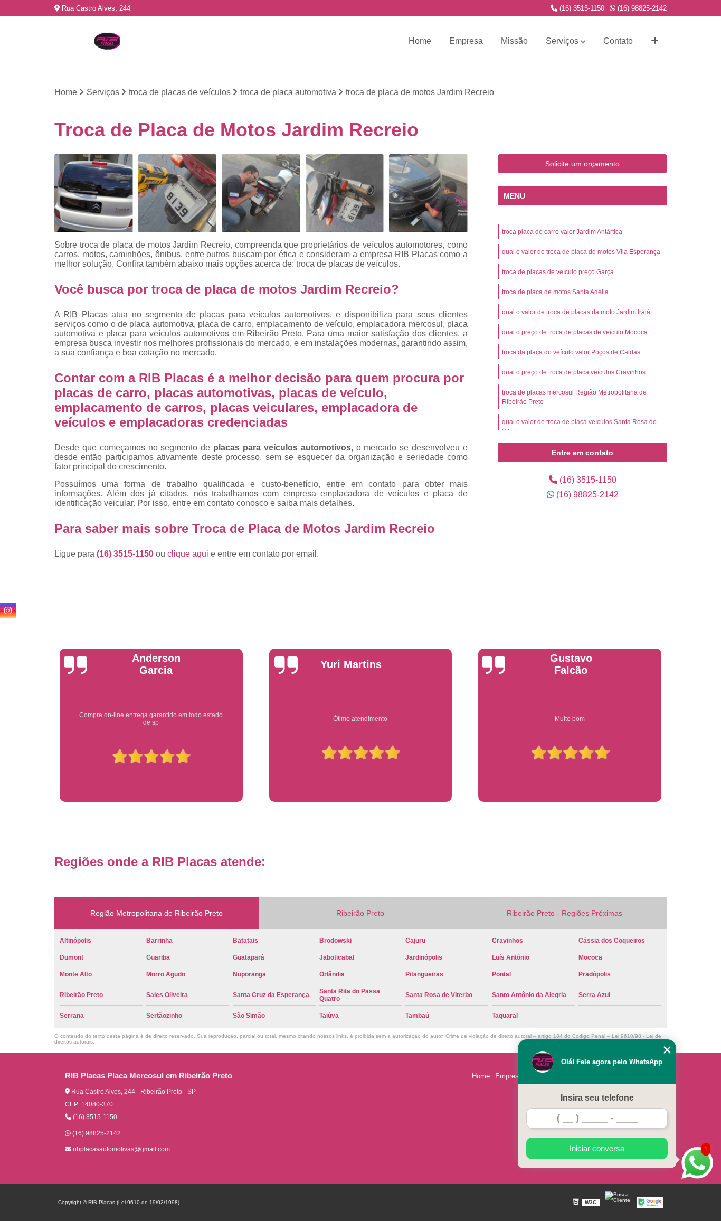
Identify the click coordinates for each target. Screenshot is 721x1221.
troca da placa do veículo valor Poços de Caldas (571, 352)
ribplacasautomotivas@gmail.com (120, 1149)
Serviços (562, 40)
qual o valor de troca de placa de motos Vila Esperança (581, 252)
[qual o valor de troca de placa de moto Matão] (261, 193)
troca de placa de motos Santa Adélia (555, 292)
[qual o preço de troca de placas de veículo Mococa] (345, 193)
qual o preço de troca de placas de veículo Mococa (575, 332)
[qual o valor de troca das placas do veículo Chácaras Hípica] (93, 193)
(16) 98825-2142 (641, 8)
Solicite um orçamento (582, 163)
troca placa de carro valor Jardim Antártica (562, 232)
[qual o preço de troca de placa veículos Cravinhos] (177, 193)
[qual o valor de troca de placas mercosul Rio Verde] (428, 193)
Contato (618, 40)
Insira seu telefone (597, 1097)
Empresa (466, 40)
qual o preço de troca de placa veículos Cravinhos (574, 372)
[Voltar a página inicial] (107, 41)
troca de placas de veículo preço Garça (558, 272)
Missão (514, 40)
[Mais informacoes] (655, 41)
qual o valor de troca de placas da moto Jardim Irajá (576, 312)
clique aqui (187, 553)
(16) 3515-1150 (580, 8)
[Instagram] (8, 610)
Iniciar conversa (597, 1148)
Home (420, 40)
